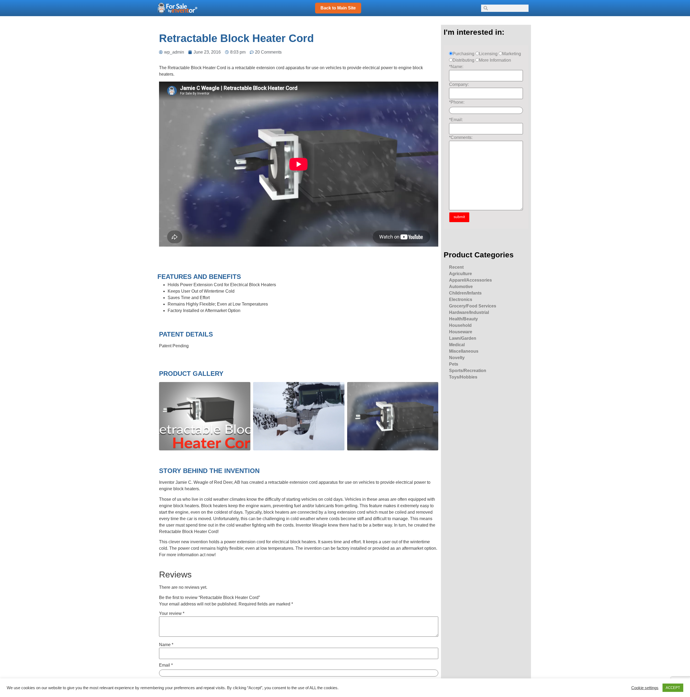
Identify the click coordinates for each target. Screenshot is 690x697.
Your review (171, 613)
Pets (453, 364)
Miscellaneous (463, 351)
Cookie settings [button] (644, 688)
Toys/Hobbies (463, 377)
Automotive (461, 286)
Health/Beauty (463, 319)
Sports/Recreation (467, 370)
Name (166, 645)
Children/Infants (465, 293)
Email (166, 665)
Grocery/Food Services (472, 306)
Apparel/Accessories (470, 280)
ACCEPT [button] (673, 688)
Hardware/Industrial (469, 312)
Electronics (460, 299)
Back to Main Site (338, 8)
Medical (457, 344)
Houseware (460, 332)
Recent (456, 267)
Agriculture (460, 273)
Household (460, 325)
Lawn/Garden (462, 338)
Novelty (457, 357)
